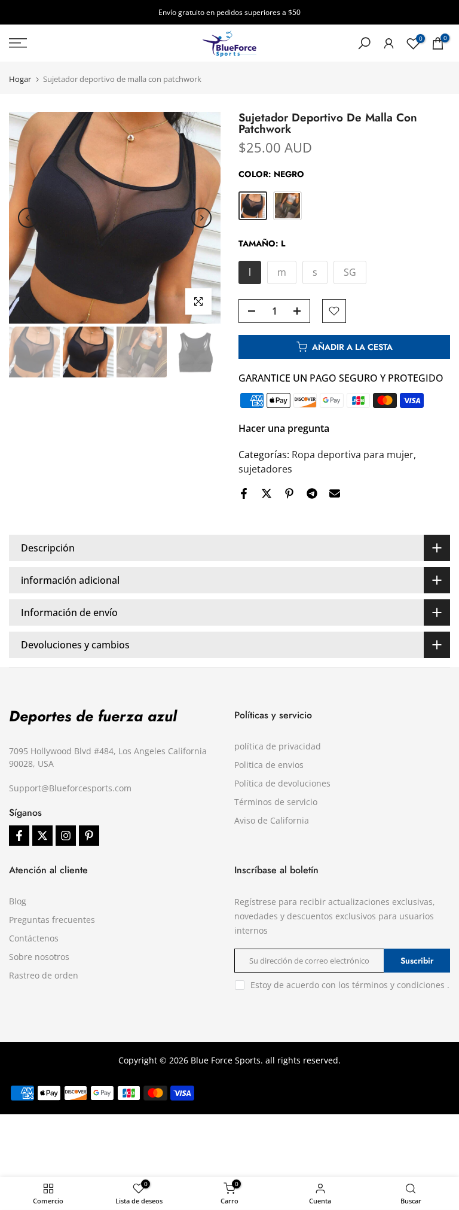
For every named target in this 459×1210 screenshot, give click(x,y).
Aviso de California (271, 820)
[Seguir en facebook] (19, 835)
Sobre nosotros (39, 956)
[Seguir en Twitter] (42, 835)
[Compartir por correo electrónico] (334, 493)
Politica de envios (269, 764)
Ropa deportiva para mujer (353, 454)
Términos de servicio (275, 801)
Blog (17, 901)
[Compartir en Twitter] (266, 493)
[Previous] (28, 218)
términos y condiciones (398, 984)
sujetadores (265, 469)
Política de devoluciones (282, 783)
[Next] (201, 218)
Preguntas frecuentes (52, 919)
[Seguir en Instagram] (66, 835)
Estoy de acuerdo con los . (349, 984)
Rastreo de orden (43, 975)
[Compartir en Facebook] (243, 493)
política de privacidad (277, 746)
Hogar (20, 79)
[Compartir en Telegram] (312, 493)
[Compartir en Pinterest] (289, 493)
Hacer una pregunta (283, 428)
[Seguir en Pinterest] (89, 835)
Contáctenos (34, 938)
